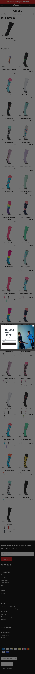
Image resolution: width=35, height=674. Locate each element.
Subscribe (9, 344)
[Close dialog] (33, 326)
